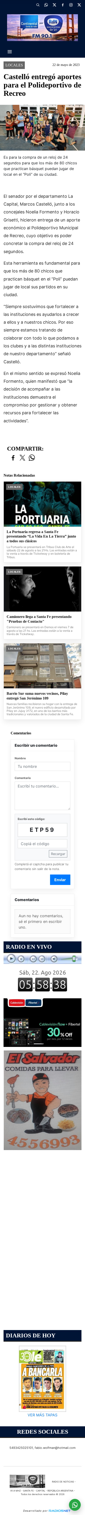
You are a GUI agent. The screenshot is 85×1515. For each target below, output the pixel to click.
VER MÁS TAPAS (42, 1415)
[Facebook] (63, 5)
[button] (38, 5)
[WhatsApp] (46, 5)
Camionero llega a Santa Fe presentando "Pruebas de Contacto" (39, 619)
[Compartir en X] (22, 458)
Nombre (20, 758)
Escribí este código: (31, 819)
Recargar (58, 854)
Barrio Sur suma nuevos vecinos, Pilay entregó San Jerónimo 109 (37, 695)
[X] (54, 5)
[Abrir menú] (10, 52)
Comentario (23, 778)
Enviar (60, 879)
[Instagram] (71, 5)
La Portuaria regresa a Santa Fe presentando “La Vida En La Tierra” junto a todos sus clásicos (41, 536)
